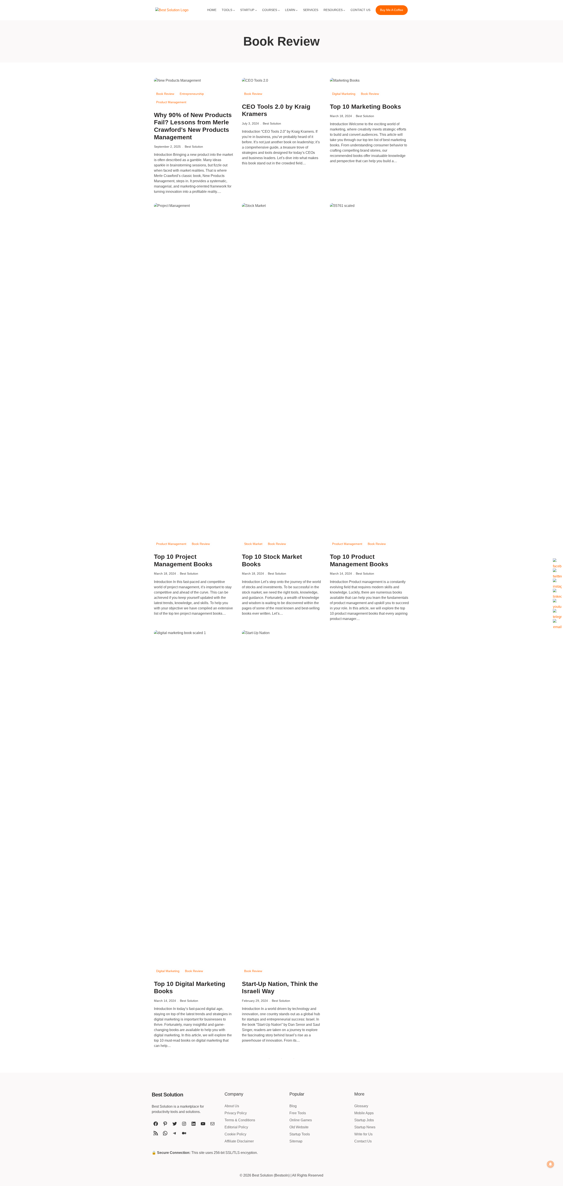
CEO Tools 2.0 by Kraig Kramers (276, 110)
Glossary (361, 1106)
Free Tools (297, 1113)
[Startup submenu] (256, 10)
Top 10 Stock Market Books (272, 560)
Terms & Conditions (240, 1120)
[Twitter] (557, 572)
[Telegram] (557, 613)
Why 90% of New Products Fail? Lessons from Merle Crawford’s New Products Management (193, 126)
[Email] (557, 623)
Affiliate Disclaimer (239, 1141)
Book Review (165, 94)
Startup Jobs (364, 1120)
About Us (232, 1106)
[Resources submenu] (344, 10)
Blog (293, 1106)
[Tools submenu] (234, 10)
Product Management (171, 102)
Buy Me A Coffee (391, 10)
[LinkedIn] (557, 593)
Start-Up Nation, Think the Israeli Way (280, 987)
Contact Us (363, 1141)
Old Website (299, 1127)
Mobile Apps (364, 1113)
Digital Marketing (343, 94)
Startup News (364, 1127)
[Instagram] (557, 583)
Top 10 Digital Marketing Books (189, 987)
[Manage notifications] (550, 1164)
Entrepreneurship (192, 94)
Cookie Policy (235, 1134)
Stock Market (253, 544)
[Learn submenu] (297, 10)
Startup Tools (299, 1134)
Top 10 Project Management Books (183, 560)
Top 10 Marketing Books (365, 106)
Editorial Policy (236, 1127)
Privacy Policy (236, 1113)
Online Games (300, 1120)
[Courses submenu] (279, 10)
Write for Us (363, 1134)
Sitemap (295, 1141)
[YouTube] (557, 603)
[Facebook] (557, 562)
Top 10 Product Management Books (359, 560)
